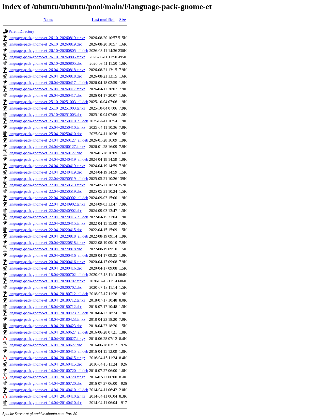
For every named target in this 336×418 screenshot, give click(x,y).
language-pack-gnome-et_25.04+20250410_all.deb (48, 121)
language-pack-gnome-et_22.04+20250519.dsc (45, 191)
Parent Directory (21, 31)
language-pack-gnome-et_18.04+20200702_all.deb (48, 275)
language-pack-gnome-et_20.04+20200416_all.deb (48, 255)
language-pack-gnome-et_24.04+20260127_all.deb (48, 140)
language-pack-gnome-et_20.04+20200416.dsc (45, 268)
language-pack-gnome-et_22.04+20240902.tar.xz (47, 204)
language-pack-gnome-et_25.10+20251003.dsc (45, 115)
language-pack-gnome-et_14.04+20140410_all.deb (48, 390)
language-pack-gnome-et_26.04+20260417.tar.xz (47, 89)
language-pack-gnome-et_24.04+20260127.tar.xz (47, 147)
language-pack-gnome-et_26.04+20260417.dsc (45, 95)
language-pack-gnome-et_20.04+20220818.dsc (45, 249)
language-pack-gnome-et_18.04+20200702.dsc (45, 287)
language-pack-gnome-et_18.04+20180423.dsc (45, 326)
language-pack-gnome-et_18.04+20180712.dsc (45, 307)
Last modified (103, 19)
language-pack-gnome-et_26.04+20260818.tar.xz (47, 70)
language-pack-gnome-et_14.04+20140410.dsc (45, 403)
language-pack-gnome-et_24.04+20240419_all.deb (48, 159)
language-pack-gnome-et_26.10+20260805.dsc (45, 63)
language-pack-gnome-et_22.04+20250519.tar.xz (47, 185)
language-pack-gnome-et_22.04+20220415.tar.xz (47, 223)
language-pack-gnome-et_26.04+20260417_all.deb (48, 82)
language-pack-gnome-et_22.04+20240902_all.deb (48, 198)
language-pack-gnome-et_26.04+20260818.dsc (45, 76)
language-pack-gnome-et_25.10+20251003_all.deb (48, 102)
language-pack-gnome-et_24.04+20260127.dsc (45, 153)
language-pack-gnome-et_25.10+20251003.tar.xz (47, 108)
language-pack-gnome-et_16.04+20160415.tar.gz (47, 358)
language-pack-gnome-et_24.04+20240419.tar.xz (47, 166)
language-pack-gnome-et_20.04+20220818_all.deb (48, 236)
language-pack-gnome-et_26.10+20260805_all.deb (48, 50)
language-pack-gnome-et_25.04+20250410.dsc (45, 134)
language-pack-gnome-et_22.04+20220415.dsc (45, 230)
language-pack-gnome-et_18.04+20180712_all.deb (48, 294)
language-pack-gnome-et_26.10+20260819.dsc (45, 44)
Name (48, 19)
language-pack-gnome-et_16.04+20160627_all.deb (48, 332)
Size (122, 19)
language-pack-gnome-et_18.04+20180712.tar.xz (47, 300)
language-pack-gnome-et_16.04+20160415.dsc (45, 364)
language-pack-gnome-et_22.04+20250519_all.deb (48, 179)
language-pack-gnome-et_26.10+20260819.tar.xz (47, 38)
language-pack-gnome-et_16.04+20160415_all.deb (48, 351)
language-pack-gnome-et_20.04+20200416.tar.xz (47, 262)
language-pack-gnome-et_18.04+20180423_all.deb (48, 313)
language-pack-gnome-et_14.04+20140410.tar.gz (47, 396)
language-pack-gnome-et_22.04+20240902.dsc (45, 211)
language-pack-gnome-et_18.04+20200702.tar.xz (47, 281)
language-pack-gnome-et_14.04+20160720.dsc (45, 383)
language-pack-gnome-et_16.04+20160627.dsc (45, 345)
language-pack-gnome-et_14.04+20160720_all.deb (48, 371)
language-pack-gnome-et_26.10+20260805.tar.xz (47, 57)
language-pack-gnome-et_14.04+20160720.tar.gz (47, 377)
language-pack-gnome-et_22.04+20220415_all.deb (48, 217)
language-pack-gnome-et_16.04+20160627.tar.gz (47, 339)
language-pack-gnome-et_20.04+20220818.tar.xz (47, 243)
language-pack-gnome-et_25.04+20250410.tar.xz (47, 127)
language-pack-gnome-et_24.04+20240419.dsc (45, 172)
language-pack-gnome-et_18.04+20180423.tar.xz (47, 319)
